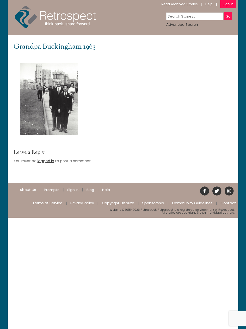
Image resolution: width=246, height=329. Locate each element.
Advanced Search (182, 24)
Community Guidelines (192, 203)
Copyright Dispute (118, 203)
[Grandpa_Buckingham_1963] (49, 98)
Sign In (228, 4)
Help (209, 4)
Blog (90, 189)
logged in (45, 160)
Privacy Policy (82, 203)
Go (228, 16)
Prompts (51, 189)
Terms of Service (47, 203)
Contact (228, 203)
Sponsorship (153, 203)
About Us (28, 189)
